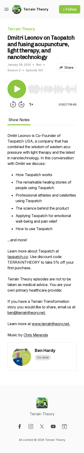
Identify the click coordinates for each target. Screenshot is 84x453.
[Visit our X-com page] (42, 426)
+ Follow (70, 9)
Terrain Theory (35, 9)
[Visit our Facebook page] (19, 426)
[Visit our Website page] (64, 426)
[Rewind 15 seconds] (13, 104)
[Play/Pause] (16, 89)
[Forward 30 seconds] (21, 104)
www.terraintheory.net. (51, 323)
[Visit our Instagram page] (30, 426)
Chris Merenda (36, 335)
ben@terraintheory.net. (26, 312)
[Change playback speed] (31, 104)
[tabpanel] (42, 237)
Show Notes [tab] (19, 119)
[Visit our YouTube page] (53, 426)
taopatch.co (17, 256)
